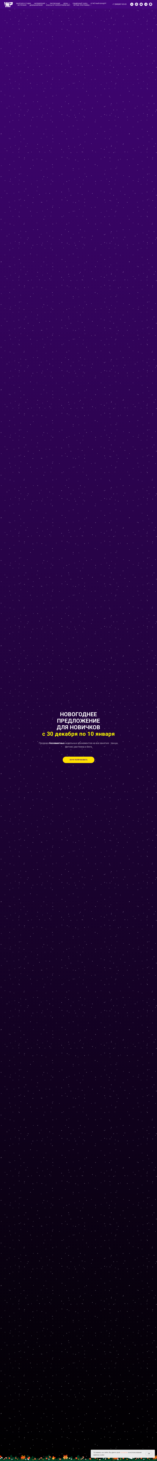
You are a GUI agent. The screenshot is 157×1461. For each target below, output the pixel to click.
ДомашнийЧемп (36, 5)
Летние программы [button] (81, 5)
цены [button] (65, 3)
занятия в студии (23, 3)
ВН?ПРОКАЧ (22, 5)
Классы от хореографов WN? (58, 5)
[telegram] (145, 4)
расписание (55, 3)
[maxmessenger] (136, 4)
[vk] (131, 4)
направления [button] (39, 3)
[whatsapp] (150, 4)
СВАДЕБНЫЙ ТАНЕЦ (80, 3)
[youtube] (141, 4)
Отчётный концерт (98, 3)
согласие (124, 1452)
